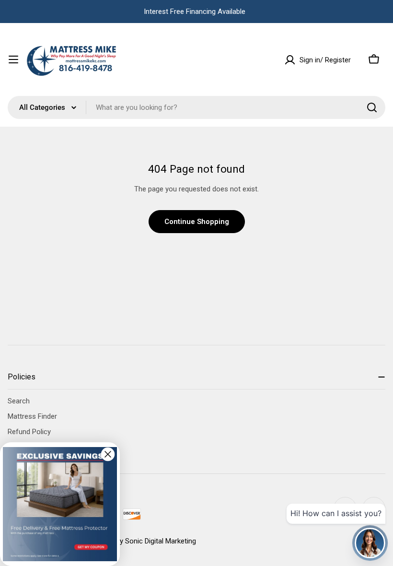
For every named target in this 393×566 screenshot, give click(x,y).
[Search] (372, 107)
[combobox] (196, 107)
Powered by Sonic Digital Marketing (141, 541)
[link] (60, 504)
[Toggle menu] (13, 59)
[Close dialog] (108, 454)
